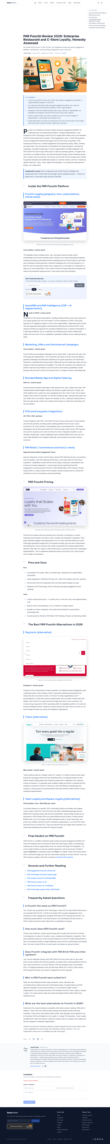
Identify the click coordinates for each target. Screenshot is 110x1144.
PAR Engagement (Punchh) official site (41, 871)
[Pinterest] (102, 1139)
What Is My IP (86, 1129)
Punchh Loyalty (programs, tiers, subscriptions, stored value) (52, 195)
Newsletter (77, 2)
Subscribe (79, 285)
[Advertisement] (55, 20)
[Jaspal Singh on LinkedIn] (45, 1066)
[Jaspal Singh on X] (43, 1066)
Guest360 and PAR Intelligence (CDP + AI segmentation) (48, 307)
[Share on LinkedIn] (37, 1039)
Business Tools (61, 2)
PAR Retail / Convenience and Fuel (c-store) (50, 447)
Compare (59, 1122)
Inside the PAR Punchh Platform (97, 13)
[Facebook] (95, 1139)
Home (58, 1115)
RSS (71, 1139)
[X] (93, 1139)
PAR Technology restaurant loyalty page (42, 874)
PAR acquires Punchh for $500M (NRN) (41, 878)
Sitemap (66, 1139)
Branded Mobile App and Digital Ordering (48, 377)
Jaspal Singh (27, 53)
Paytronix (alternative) (38, 632)
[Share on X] (29, 1039)
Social (40, 2)
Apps (69, 2)
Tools (46, 2)
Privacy (49, 1139)
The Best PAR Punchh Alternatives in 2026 (95, 20)
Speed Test (85, 1127)
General (64, 53)
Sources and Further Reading (97, 25)
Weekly (40, 289)
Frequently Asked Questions (97, 27)
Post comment (29, 1102)
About (58, 1127)
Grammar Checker (87, 1115)
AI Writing (84, 1117)
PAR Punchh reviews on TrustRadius (40, 886)
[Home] (35, 2)
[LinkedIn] (97, 1139)
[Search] (98, 2)
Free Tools (60, 1120)
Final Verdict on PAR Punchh (97, 23)
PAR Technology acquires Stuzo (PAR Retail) (43, 889)
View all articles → (35, 1066)
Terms (54, 1139)
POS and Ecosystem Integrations (43, 411)
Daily (34, 289)
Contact (59, 1132)
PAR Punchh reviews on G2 (37, 882)
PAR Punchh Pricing (94, 15)
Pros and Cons (93, 17)
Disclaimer (60, 1139)
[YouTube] (100, 1139)
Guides (52, 2)
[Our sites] (17, 3)
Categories (60, 1117)
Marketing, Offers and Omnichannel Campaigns (52, 344)
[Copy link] (41, 1039)
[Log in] (101, 2)
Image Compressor (87, 1122)
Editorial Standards (62, 1129)
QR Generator (86, 1125)
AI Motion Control (87, 1120)
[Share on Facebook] (33, 1039)
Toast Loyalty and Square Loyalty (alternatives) (52, 798)
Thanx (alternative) (36, 716)
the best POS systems (65, 857)
